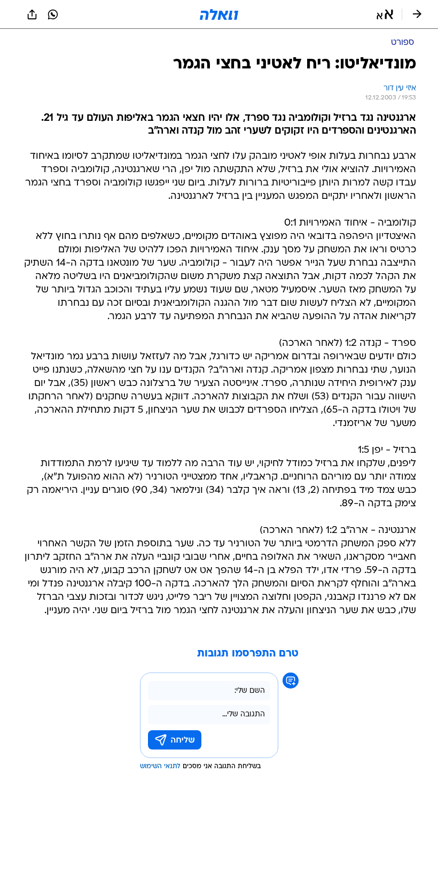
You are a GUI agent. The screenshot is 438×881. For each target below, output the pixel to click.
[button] (385, 14)
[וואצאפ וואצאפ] (53, 14)
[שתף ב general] (32, 14)
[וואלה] (219, 14)
